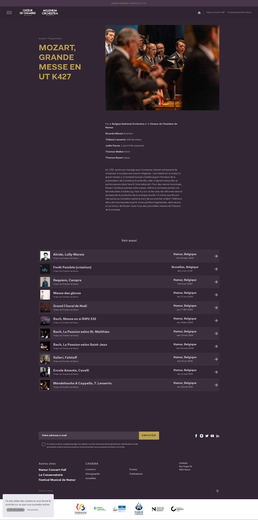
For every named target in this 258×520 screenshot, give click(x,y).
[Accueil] (199, 12)
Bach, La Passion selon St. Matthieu (81, 332)
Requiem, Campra (67, 280)
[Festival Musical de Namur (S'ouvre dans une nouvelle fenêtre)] (158, 509)
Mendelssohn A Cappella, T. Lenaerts (82, 383)
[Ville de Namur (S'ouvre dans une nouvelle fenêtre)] (138, 509)
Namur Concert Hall (215, 12)
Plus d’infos (120, 447)
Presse (133, 469)
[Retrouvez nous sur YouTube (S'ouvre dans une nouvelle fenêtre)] (212, 435)
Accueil (42, 39)
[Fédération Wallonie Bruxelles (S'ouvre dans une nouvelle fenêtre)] (80, 509)
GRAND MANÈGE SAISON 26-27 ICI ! (129, 3)
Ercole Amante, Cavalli (71, 370)
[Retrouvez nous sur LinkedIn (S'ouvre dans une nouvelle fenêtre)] (217, 435)
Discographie (92, 474)
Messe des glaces (67, 293)
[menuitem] (107, 470)
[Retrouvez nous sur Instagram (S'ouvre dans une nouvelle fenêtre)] (201, 435)
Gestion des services (46, 491)
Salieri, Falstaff (65, 357)
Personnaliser (32, 510)
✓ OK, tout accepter (15, 510)
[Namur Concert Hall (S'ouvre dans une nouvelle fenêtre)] (177, 509)
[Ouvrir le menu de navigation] (9, 12)
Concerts (90, 469)
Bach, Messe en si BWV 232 (74, 319)
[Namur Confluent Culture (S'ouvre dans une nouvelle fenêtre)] (119, 509)
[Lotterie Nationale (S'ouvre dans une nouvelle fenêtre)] (100, 509)
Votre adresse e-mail (54, 435)
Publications (136, 474)
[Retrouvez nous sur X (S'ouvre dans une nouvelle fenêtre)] (207, 435)
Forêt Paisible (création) (72, 267)
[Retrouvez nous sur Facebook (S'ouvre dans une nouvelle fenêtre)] (196, 435)
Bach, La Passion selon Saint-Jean (80, 344)
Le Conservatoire (51, 475)
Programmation (55, 39)
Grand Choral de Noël (70, 306)
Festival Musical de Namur (240, 12)
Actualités (90, 478)
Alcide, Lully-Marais (68, 254)
